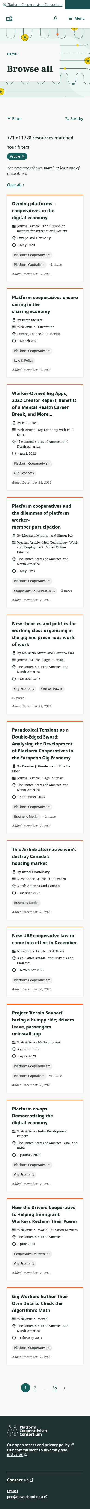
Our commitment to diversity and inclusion (37, 1452)
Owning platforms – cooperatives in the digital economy (34, 210)
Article (18, 157)
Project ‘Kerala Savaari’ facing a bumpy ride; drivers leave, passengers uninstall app (43, 1023)
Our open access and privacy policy (38, 1444)
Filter (16, 119)
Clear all (14, 185)
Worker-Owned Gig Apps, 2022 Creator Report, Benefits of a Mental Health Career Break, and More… (44, 404)
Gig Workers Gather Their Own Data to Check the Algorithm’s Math (40, 1303)
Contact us (18, 1479)
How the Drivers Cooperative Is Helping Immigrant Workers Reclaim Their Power (45, 1214)
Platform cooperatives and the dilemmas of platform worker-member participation (41, 516)
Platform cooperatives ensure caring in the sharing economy (45, 304)
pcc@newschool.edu (25, 1496)
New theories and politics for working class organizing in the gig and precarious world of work (44, 634)
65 (55, 1388)
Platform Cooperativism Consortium (34, 4)
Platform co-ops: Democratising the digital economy (32, 1116)
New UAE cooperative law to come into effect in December (44, 939)
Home (12, 54)
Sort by (76, 119)
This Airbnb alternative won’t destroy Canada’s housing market (44, 856)
